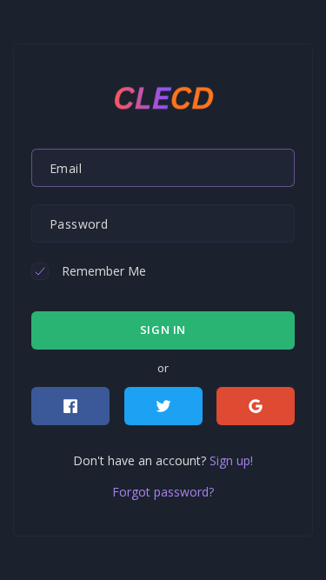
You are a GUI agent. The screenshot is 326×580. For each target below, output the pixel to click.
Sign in (163, 329)
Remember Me (104, 271)
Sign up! (231, 460)
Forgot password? (163, 491)
